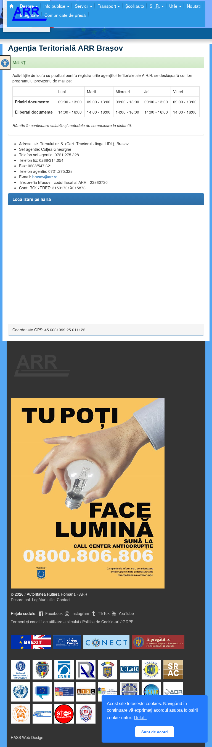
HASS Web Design (27, 737)
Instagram (79, 613)
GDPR (128, 621)
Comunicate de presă (65, 15)
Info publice (55, 6)
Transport (107, 6)
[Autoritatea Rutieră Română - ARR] (12, 6)
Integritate (29, 15)
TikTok (103, 613)
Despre (27, 6)
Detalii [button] (140, 717)
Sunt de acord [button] (154, 732)
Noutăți (193, 6)
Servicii (82, 6)
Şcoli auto (134, 6)
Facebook (53, 613)
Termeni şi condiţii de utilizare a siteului (45, 621)
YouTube (125, 613)
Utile (174, 6)
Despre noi (20, 599)
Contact (63, 599)
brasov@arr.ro (44, 176)
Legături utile (43, 599)
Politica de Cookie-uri (100, 621)
